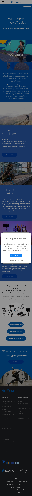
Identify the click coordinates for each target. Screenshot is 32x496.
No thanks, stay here (16, 260)
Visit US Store (16, 256)
